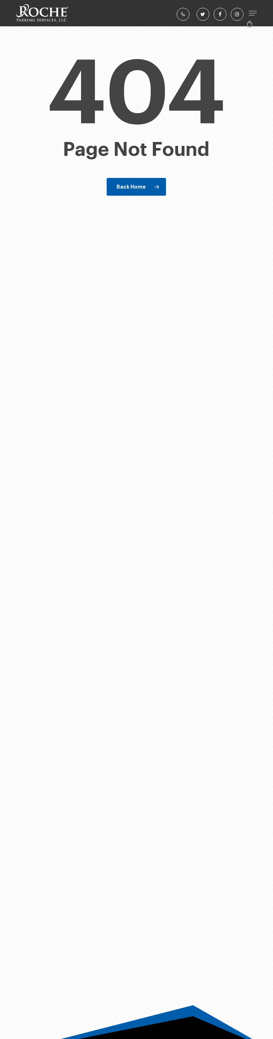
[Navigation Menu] (253, 13)
